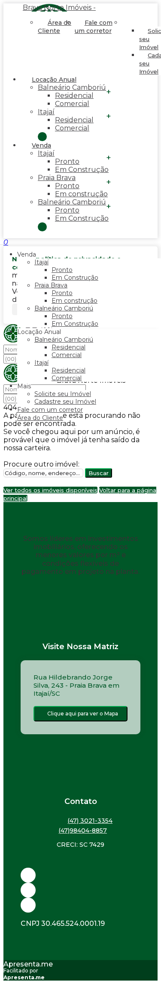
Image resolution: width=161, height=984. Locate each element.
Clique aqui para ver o (82, 713)
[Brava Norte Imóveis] (80, 905)
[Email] (80, 875)
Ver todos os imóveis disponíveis (50, 490)
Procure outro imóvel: (41, 464)
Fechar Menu (42, 226)
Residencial (74, 96)
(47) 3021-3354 (89, 820)
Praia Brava (57, 178)
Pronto (67, 161)
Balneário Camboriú (72, 87)
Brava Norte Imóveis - (59, 7)
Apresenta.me (28, 964)
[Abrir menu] (2, 242)
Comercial (72, 104)
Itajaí (46, 112)
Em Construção (82, 169)
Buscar (98, 473)
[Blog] (80, 890)
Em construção (81, 194)
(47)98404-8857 (82, 830)
